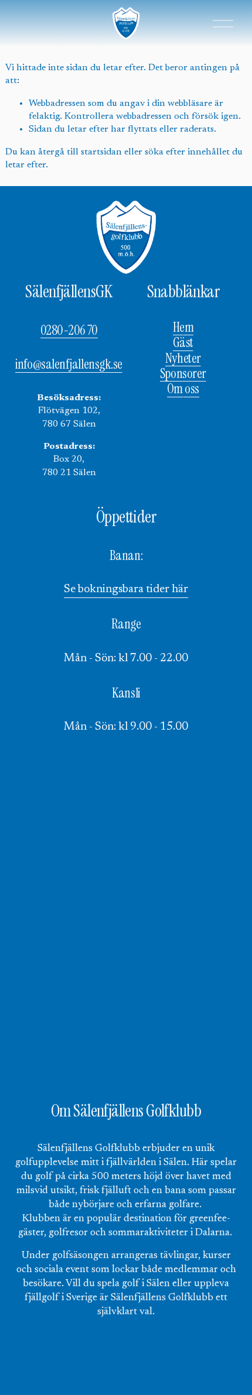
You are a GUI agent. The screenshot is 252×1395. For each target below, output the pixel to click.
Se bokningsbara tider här (126, 589)
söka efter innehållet (187, 152)
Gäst (183, 343)
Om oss (183, 389)
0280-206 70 (69, 330)
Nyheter (183, 358)
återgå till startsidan (80, 152)
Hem (183, 327)
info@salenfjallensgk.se (68, 364)
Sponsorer (183, 374)
